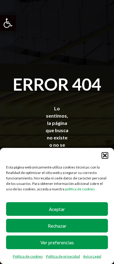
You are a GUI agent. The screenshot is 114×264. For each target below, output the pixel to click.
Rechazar (57, 226)
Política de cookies (28, 256)
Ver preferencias (57, 242)
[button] (8, 23)
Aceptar (57, 209)
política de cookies (80, 189)
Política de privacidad (63, 256)
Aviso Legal (92, 256)
